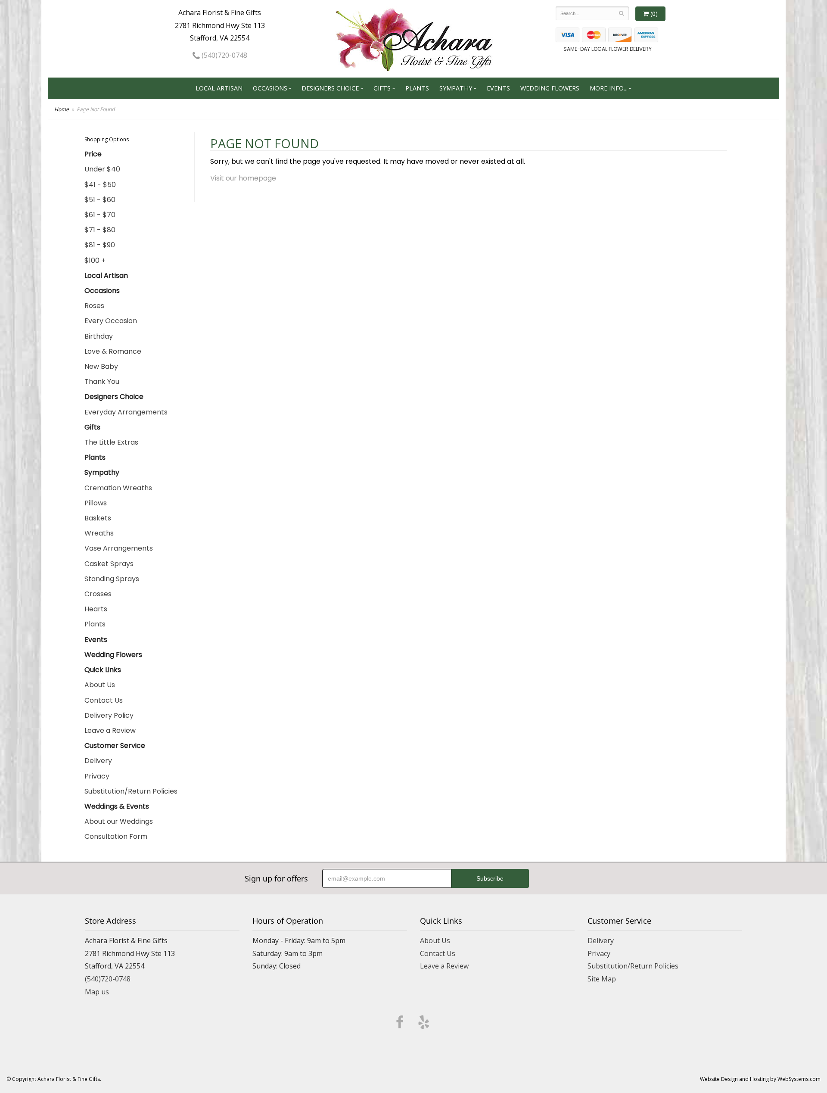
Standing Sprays (111, 579)
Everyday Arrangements (126, 412)
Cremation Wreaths (118, 488)
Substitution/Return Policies (130, 791)
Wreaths (99, 533)
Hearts (95, 609)
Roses (94, 306)
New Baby (101, 366)
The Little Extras (111, 442)
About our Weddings (118, 821)
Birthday (98, 336)
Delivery (98, 761)
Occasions (270, 88)
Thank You (101, 381)
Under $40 (102, 169)
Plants (417, 88)
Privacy (96, 776)
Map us (97, 991)
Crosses (98, 594)
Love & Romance (112, 351)
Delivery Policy (109, 715)
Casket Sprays (109, 564)
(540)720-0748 (223, 55)
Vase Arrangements (118, 548)
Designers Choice (330, 88)
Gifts (382, 88)
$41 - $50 (100, 185)
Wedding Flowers (549, 88)
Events (498, 88)
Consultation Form (115, 836)
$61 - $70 (99, 215)
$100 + (95, 260)
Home (61, 109)
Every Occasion (110, 321)
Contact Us (103, 700)
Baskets (97, 518)
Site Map (602, 979)
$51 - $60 (99, 200)
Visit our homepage (243, 178)
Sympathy (455, 88)
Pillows (95, 503)
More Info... (609, 88)
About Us (99, 685)
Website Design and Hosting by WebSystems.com (760, 1079)
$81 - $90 (99, 245)
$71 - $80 (99, 230)
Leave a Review (110, 730)
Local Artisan (219, 88)
